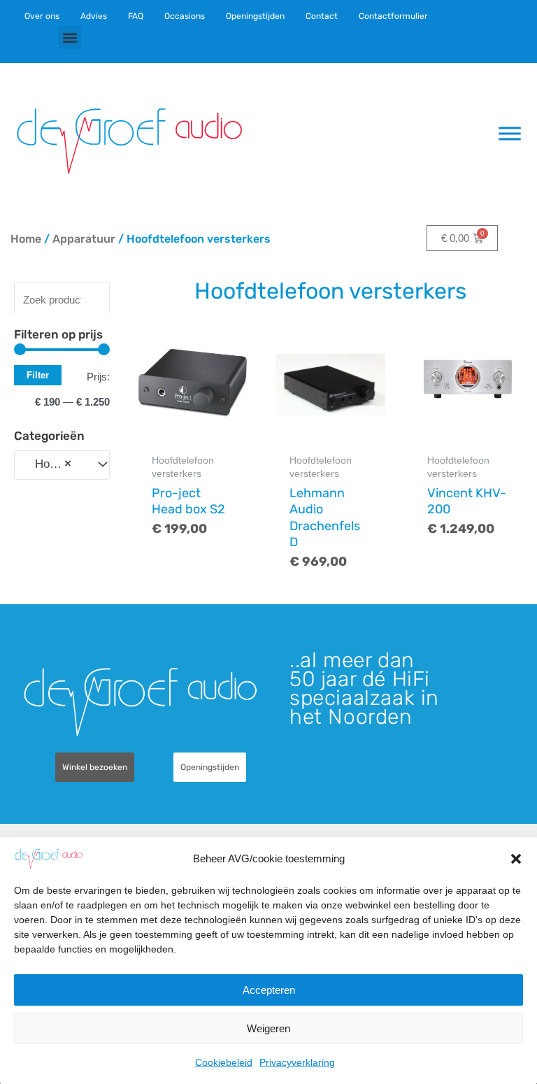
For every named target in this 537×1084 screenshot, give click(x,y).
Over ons (41, 16)
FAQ (135, 16)
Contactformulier (393, 16)
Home (25, 238)
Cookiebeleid (223, 1062)
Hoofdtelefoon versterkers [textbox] (54, 464)
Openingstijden (255, 16)
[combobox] (62, 465)
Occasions (184, 16)
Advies (93, 16)
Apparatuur (83, 238)
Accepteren (269, 990)
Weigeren (268, 1028)
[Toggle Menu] (510, 133)
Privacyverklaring (297, 1062)
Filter (38, 375)
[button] (516, 859)
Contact (322, 16)
